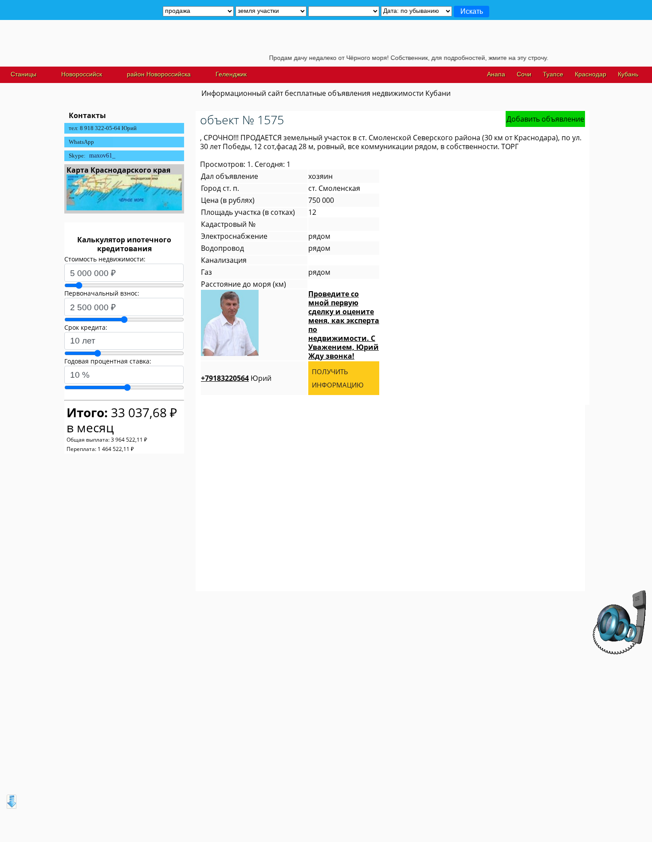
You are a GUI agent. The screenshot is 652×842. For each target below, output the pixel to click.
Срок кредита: (85, 327)
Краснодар (590, 74)
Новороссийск (81, 74)
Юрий (236, 378)
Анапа (496, 74)
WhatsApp (81, 141)
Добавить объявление (545, 119)
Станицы (23, 74)
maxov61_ (102, 155)
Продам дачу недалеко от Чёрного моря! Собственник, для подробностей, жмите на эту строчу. (394, 57)
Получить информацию (338, 378)
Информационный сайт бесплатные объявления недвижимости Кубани (326, 93)
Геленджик (231, 74)
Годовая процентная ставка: (107, 361)
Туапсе (553, 74)
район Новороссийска (159, 74)
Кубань (628, 74)
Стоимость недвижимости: (104, 259)
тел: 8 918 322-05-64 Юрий (103, 128)
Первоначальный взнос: (101, 293)
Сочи (524, 74)
